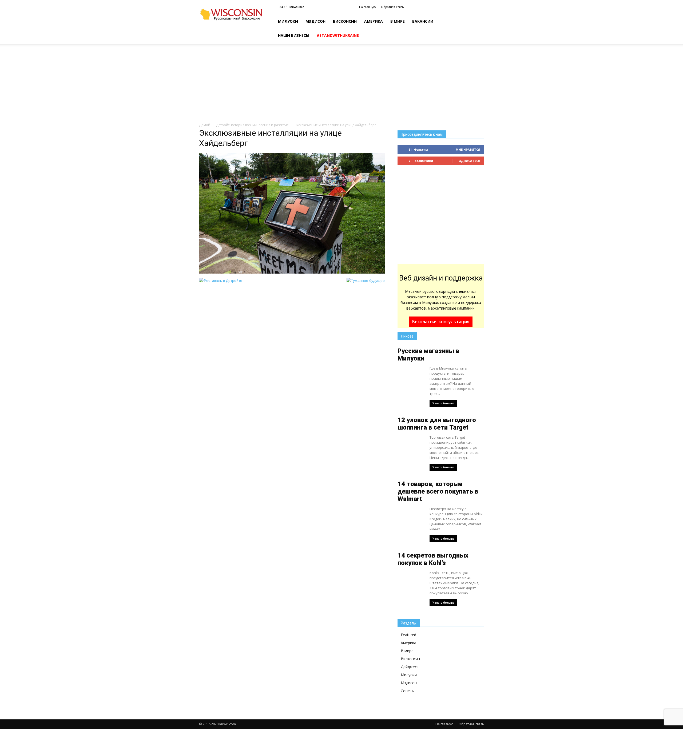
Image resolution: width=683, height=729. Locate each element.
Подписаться (468, 161)
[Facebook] (480, 7)
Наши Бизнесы (293, 35)
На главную (367, 7)
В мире (397, 21)
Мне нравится (468, 149)
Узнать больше (443, 403)
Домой (204, 125)
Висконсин (345, 21)
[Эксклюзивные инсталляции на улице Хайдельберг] (292, 272)
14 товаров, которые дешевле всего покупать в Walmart (438, 491)
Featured (408, 634)
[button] (477, 29)
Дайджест (410, 666)
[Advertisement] (341, 83)
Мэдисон (315, 21)
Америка (373, 21)
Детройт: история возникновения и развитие (252, 125)
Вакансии (422, 21)
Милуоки (288, 21)
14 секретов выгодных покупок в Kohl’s (433, 559)
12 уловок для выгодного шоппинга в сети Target (437, 423)
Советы (408, 690)
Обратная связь (392, 7)
